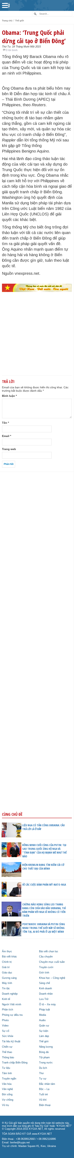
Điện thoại (45, 1105)
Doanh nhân (46, 993)
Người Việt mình (11, 1004)
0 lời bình (12, 50)
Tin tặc (6, 988)
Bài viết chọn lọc (48, 951)
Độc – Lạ (44, 1089)
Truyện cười (46, 967)
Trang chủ (7, 20)
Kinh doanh (45, 988)
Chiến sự (7, 1046)
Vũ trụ (5, 1105)
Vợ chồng (7, 1099)
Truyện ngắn (9, 1078)
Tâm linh (7, 1073)
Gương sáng (9, 978)
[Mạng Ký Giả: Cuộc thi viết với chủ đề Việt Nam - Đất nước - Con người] (37, 288)
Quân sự (44, 1025)
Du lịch (43, 1068)
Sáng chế (44, 983)
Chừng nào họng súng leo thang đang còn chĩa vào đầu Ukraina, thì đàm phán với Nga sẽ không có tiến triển (44, 909)
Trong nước (46, 1062)
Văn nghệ (7, 1089)
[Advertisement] (37, 340)
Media (42, 1015)
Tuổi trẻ (43, 1094)
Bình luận (9, 395)
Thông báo (8, 1057)
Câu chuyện (46, 956)
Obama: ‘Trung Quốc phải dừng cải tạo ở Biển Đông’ (34, 36)
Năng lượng (46, 1046)
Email (6, 436)
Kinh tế (6, 999)
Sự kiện (43, 1031)
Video (5, 1025)
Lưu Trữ (44, 999)
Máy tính (7, 983)
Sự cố (5, 1031)
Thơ (41, 1073)
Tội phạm (44, 1057)
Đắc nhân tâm (47, 1084)
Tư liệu (6, 1068)
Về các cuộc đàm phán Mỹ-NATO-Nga (44, 884)
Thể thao (7, 1052)
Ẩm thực (7, 951)
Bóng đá (44, 1052)
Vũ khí (43, 1099)
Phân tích (7, 1009)
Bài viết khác (9, 956)
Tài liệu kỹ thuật (11, 1041)
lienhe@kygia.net (20, 1142)
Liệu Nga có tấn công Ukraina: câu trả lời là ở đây (43, 827)
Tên (5, 422)
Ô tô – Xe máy (47, 1004)
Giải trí (6, 967)
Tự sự (42, 1078)
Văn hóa (6, 1084)
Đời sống (7, 1094)
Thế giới (19, 20)
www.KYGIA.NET (42, 1133)
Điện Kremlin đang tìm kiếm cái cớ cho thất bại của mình (43, 866)
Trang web (9, 449)
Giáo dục (7, 972)
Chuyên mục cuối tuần (52, 962)
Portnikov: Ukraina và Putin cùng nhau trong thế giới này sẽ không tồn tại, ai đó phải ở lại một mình (43, 927)
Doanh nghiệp (10, 993)
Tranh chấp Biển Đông (14, 1062)
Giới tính (44, 972)
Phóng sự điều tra (12, 1015)
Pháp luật (44, 1009)
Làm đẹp (44, 1036)
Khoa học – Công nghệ (52, 978)
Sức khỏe (7, 1036)
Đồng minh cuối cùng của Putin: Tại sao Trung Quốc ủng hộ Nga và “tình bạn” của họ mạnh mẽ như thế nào (44, 850)
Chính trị (7, 962)
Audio (42, 1020)
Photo (5, 1020)
